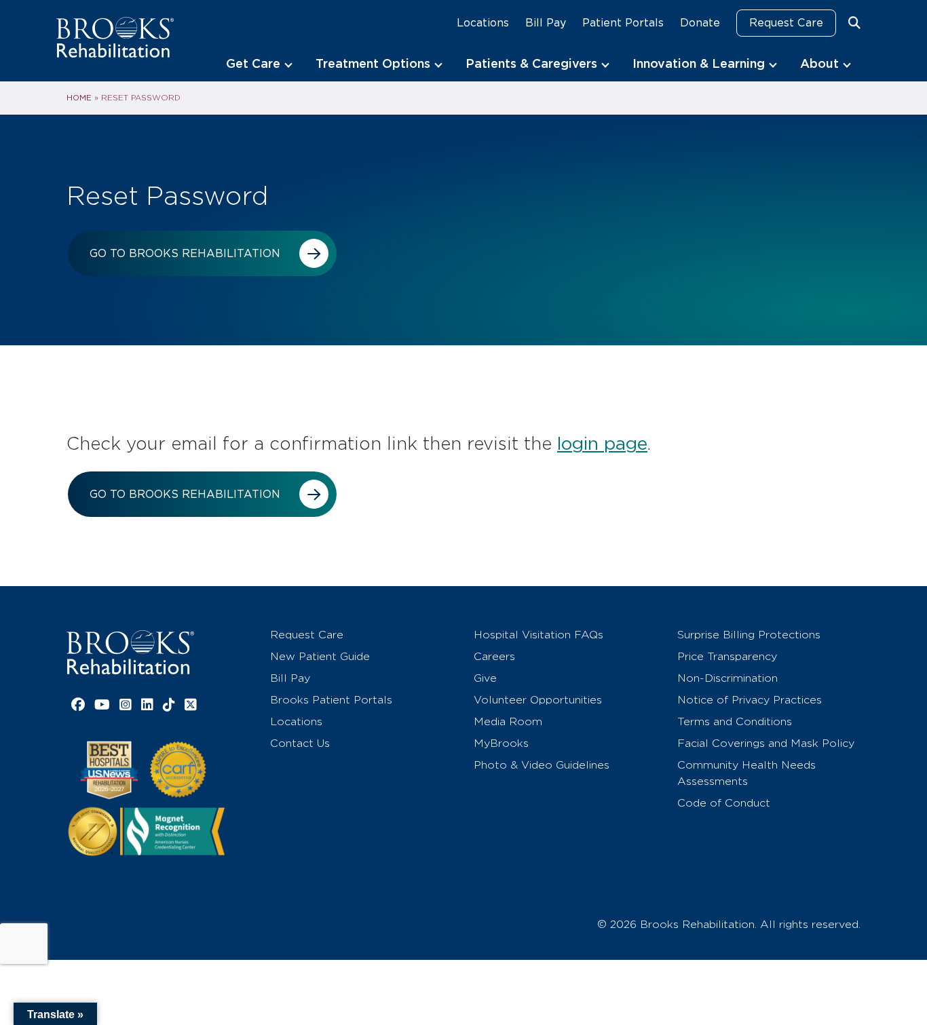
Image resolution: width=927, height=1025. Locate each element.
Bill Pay (545, 22)
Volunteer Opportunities (538, 699)
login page (602, 443)
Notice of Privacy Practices (749, 699)
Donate (700, 22)
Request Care (786, 22)
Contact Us (300, 743)
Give (485, 678)
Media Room (508, 721)
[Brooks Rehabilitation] (130, 652)
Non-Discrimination (727, 678)
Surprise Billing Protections (748, 634)
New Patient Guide (320, 656)
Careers (494, 656)
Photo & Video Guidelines (541, 765)
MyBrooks (501, 743)
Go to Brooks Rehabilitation (185, 253)
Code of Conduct (723, 803)
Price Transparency (727, 656)
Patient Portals (623, 22)
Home (79, 97)
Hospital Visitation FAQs (538, 634)
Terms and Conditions (734, 721)
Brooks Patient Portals (331, 699)
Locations (483, 22)
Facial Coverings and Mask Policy (765, 743)
